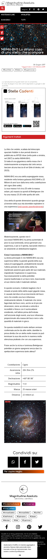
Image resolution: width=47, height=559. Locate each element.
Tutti (23, 20)
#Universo (5, 20)
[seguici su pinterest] (38, 9)
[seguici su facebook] (29, 9)
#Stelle (17, 70)
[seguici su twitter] (43, 9)
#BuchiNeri (7, 70)
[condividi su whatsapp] (2, 27)
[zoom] (30, 61)
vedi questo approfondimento (30, 207)
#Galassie (33, 516)
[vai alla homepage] (3, 5)
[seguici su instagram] (34, 9)
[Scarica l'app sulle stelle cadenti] (23, 131)
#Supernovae (29, 70)
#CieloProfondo (8, 516)
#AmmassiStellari (24, 512)
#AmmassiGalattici (9, 512)
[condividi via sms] (13, 462)
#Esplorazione (21, 516)
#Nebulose (6, 520)
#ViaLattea (25, 15)
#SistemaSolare (8, 15)
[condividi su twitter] (2, 38)
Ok (20, 555)
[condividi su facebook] (2, 33)
